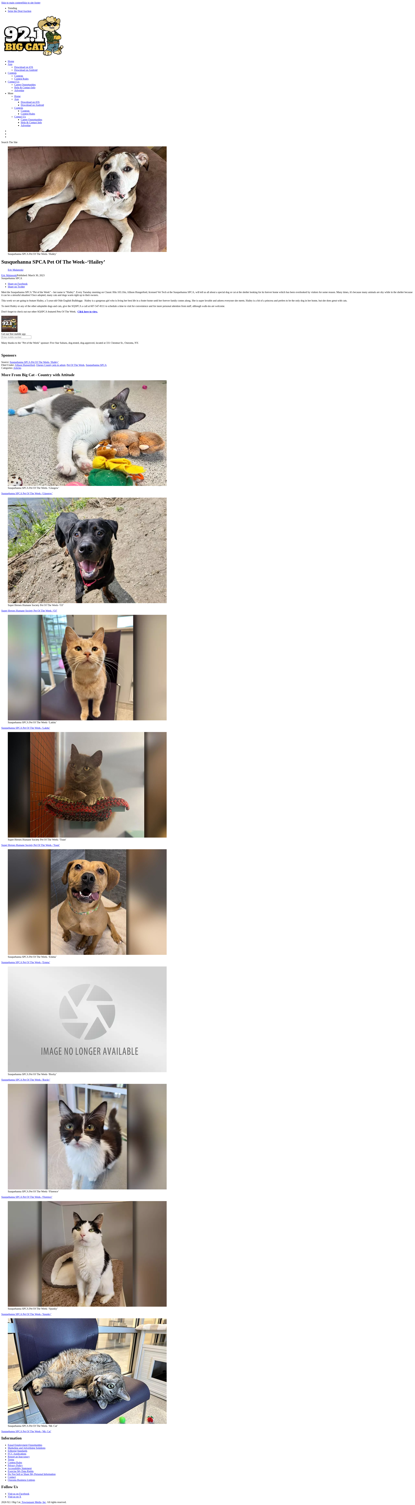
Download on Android (25, 70)
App (10, 64)
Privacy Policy (15, 1465)
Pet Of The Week (75, 365)
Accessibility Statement (20, 1468)
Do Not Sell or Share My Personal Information (32, 1474)
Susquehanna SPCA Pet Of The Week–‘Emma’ (25, 962)
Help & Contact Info (24, 87)
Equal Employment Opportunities (25, 1445)
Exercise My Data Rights (21, 1471)
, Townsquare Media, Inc (33, 1502)
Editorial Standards (17, 1450)
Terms (11, 1459)
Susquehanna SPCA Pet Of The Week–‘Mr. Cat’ (26, 1431)
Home (11, 61)
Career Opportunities (25, 84)
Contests (12, 73)
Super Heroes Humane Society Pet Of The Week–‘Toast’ (30, 845)
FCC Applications (17, 1453)
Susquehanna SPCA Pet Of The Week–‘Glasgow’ (27, 493)
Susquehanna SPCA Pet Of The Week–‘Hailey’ (34, 362)
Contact (12, 1477)
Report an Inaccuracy (19, 1456)
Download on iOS (23, 67)
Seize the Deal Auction (19, 11)
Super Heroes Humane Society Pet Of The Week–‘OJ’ (29, 610)
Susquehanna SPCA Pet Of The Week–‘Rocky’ (25, 1079)
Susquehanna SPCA (96, 365)
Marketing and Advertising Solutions (26, 1448)
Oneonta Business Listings (21, 1480)
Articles (17, 368)
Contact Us (13, 81)
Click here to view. (87, 311)
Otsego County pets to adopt (50, 365)
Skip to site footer (31, 2)
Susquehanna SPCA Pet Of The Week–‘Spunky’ (26, 1314)
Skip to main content (11, 2)
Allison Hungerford (25, 365)
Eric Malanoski (9, 275)
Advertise (19, 90)
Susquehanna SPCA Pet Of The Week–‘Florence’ (26, 1197)
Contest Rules (21, 78)
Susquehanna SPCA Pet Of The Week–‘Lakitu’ (25, 728)
